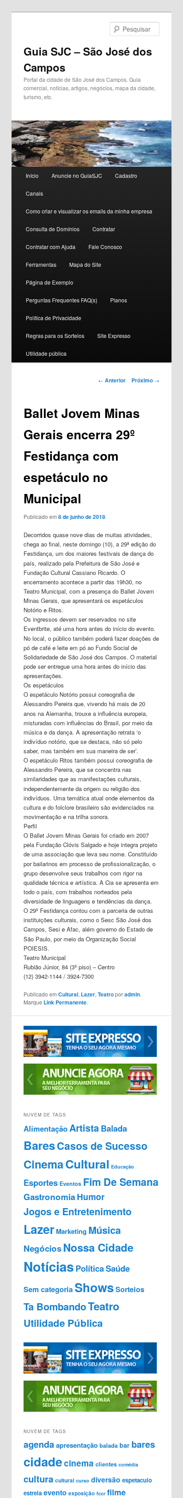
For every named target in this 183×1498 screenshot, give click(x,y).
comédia (128, 1464)
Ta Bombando (55, 1306)
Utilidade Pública (63, 1323)
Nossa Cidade (98, 1247)
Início (32, 175)
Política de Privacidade (53, 317)
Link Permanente (65, 1002)
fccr (100, 1493)
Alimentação (46, 1128)
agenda (39, 1444)
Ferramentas (41, 264)
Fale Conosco (105, 246)
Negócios (42, 1248)
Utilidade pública (46, 353)
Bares (39, 1145)
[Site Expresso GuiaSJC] (90, 1055)
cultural (64, 1480)
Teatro (106, 994)
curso (82, 1480)
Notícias (49, 1266)
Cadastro (126, 175)
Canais (34, 193)
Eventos (70, 1184)
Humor (91, 1196)
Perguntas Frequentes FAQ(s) (61, 300)
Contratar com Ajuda (51, 246)
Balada (114, 1128)
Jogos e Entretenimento (77, 1211)
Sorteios (129, 1289)
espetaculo (137, 1480)
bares (143, 1444)
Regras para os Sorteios (55, 335)
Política (90, 1268)
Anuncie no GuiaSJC (77, 175)
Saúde (118, 1268)
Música (104, 1230)
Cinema (44, 1164)
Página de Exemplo (49, 282)
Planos (118, 300)
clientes (106, 1464)
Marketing (71, 1231)
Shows (94, 1287)
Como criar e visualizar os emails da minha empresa (89, 211)
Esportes (41, 1183)
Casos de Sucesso (102, 1145)
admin (132, 994)
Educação (122, 1166)
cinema (79, 1463)
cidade (43, 1461)
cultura (38, 1478)
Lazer (88, 994)
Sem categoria (48, 1289)
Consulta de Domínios (53, 229)
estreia (33, 1493)
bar (124, 1445)
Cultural (68, 994)
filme (116, 1492)
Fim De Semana (121, 1181)
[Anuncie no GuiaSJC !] (90, 1092)
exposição (81, 1493)
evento (55, 1492)
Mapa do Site (85, 264)
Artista (84, 1128)
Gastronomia (49, 1197)
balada (108, 1446)
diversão (105, 1479)
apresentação (77, 1445)
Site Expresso (114, 335)
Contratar (103, 229)
